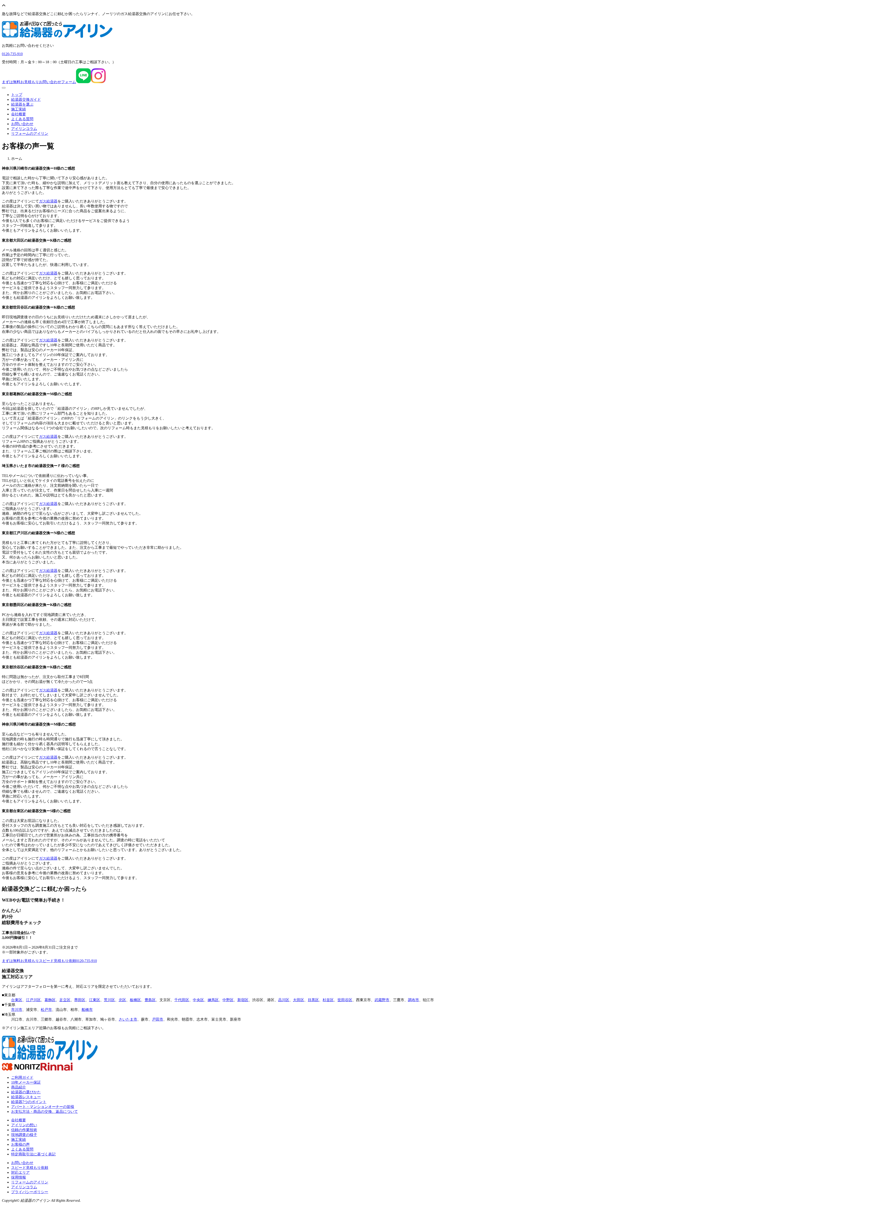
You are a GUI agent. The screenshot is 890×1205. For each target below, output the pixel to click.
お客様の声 (20, 1144)
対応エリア (20, 1172)
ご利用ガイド (22, 1077)
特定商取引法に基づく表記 (33, 1154)
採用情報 (18, 1177)
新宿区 (242, 1000)
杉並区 (328, 1000)
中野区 (228, 1000)
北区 (122, 1000)
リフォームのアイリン (29, 134)
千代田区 (181, 1000)
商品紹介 (18, 1087)
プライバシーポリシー (29, 1192)
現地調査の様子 (24, 1135)
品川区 (283, 1000)
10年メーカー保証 (26, 1082)
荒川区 (109, 1000)
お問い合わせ (22, 124)
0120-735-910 (86, 961)
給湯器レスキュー (26, 1097)
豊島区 (150, 1000)
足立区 (64, 1000)
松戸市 (46, 1010)
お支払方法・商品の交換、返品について (44, 1112)
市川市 (16, 1010)
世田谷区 (344, 1000)
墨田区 (79, 1000)
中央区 (198, 1000)
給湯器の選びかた (26, 1092)
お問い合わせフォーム (39, 82)
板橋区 (135, 1000)
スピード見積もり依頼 (39, 961)
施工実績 (18, 109)
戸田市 (157, 1019)
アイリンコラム (24, 129)
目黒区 (313, 1000)
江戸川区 (33, 1000)
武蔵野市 (382, 1000)
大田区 (298, 1000)
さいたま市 (128, 1019)
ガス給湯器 (48, 201)
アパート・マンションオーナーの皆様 (42, 1107)
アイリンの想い (24, 1125)
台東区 (16, 1000)
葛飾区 (50, 1000)
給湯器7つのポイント (28, 1102)
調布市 (413, 1000)
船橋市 (87, 1010)
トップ (16, 95)
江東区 (94, 1000)
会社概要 (18, 114)
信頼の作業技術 (24, 1130)
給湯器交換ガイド (26, 99)
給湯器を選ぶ (22, 104)
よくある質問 (22, 119)
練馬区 (213, 1000)
